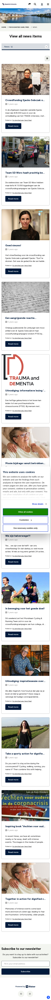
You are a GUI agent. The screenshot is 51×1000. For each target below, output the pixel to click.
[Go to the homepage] (9, 4)
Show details (37, 504)
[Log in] (42, 4)
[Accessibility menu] (48, 997)
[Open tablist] (25, 46)
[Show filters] (47, 58)
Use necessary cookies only (25, 528)
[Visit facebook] (21, 994)
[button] (48, 4)
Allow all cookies (25, 512)
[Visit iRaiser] (25, 986)
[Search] (35, 4)
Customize (24, 520)
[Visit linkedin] (30, 994)
